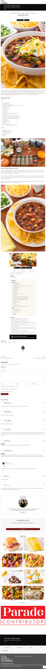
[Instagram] (5, 650)
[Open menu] (44, 2)
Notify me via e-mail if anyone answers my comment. (10, 386)
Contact (31, 647)
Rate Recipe (29, 267)
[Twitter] (3, 650)
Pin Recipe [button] (23, 267)
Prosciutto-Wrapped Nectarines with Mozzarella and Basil (33, 583)
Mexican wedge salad (8, 94)
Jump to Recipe (20, 20)
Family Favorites (15, 13)
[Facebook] (2, 650)
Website (33, 383)
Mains (26, 13)
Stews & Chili (29, 13)
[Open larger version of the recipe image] (23, 260)
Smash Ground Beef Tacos (33, 567)
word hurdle (6, 440)
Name (2, 383)
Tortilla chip (4, 130)
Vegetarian (34, 13)
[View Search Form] (42, 2)
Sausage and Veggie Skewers (12, 567)
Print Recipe (27, 20)
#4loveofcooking (32, 337)
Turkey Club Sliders (12, 551)
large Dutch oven (9, 170)
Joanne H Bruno (7, 411)
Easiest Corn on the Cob (34, 551)
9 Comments (23, 17)
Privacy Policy (19, 647)
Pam (6, 462)
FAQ (40, 647)
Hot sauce (4, 135)
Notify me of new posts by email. (7, 391)
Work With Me (7, 647)
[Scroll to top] (44, 665)
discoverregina (7, 429)
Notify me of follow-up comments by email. (9, 389)
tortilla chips (14, 91)
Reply (43, 402)
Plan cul (5, 475)
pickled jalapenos (28, 91)
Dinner (11, 13)
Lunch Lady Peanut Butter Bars (12, 583)
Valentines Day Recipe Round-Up (6, 357)
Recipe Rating (3, 366)
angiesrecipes (6, 402)
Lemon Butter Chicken (33, 600)
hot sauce (32, 91)
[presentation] (12, 544)
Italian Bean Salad (12, 600)
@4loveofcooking (18, 337)
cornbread (15, 94)
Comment (3, 370)
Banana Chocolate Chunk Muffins (39, 357)
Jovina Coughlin (7, 420)
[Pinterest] (7, 650)
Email (17, 383)
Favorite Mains (21, 13)
